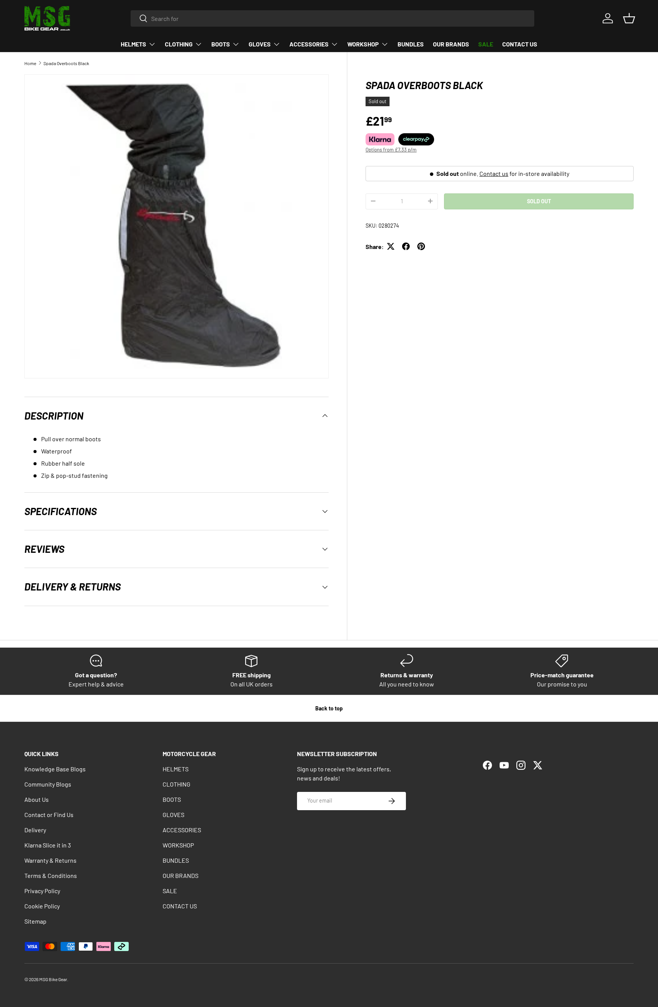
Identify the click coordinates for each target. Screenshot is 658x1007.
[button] (629, 18)
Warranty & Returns (50, 860)
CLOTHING (179, 44)
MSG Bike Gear (53, 979)
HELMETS (133, 44)
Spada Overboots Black (66, 63)
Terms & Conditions (50, 875)
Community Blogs (47, 784)
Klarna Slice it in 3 (47, 845)
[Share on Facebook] (406, 246)
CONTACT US (519, 44)
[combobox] (332, 18)
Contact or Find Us (48, 814)
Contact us (493, 173)
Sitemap (35, 921)
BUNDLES (411, 44)
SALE (485, 44)
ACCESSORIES (309, 44)
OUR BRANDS (451, 44)
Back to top (329, 708)
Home (30, 63)
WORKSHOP (363, 44)
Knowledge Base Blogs (55, 768)
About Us (36, 799)
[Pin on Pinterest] (421, 246)
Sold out (539, 201)
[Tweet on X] (390, 246)
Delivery (35, 829)
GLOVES (260, 44)
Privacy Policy (42, 890)
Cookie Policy (42, 906)
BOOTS (220, 44)
